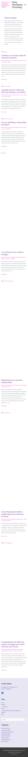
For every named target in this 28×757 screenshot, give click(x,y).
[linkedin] (2, 693)
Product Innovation (14, 385)
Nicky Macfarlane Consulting (17, 4)
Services (3, 704)
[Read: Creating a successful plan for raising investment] (4, 51)
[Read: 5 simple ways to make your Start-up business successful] (6, 86)
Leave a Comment (6, 62)
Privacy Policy (14, 754)
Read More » (4, 79)
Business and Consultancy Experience (12, 710)
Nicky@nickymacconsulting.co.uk (9, 687)
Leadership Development (16, 257)
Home (2, 702)
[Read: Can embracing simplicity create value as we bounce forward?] (14, 460)
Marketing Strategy (14, 127)
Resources (5, 706)
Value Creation (23, 60)
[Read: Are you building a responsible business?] (7, 118)
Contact (3, 712)
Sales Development (5, 739)
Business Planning (5, 60)
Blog (2, 714)
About (2, 708)
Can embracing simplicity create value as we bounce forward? (12, 514)
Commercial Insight (14, 60)
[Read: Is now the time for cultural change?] (14, 200)
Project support (5, 737)
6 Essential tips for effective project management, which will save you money (13, 644)
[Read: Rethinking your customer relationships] (14, 328)
